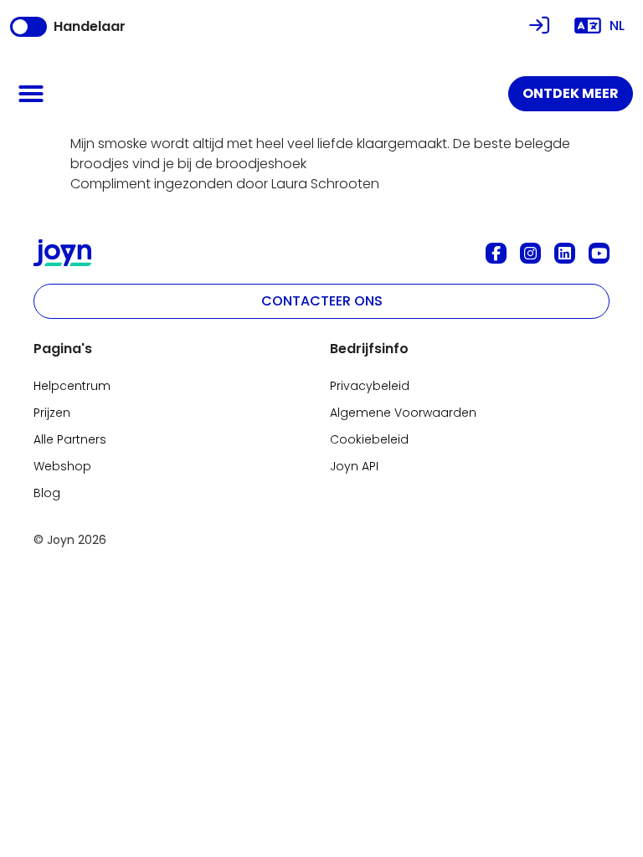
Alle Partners (69, 439)
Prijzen (51, 412)
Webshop (62, 466)
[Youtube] (599, 253)
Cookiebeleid (369, 439)
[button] (31, 94)
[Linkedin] (564, 253)
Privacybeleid (369, 385)
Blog (46, 493)
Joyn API (354, 466)
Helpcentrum (72, 385)
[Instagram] (530, 253)
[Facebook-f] (496, 253)
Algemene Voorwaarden (403, 412)
